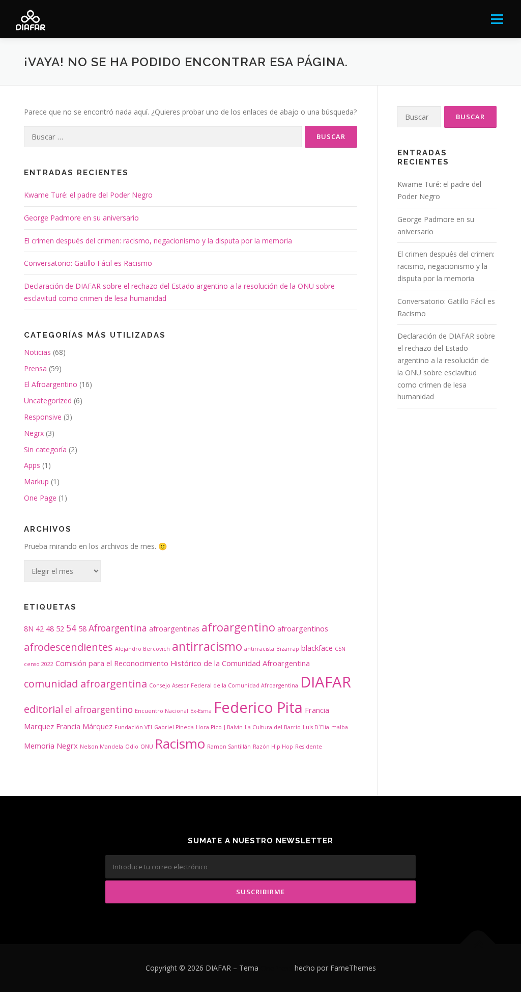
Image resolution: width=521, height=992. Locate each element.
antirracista (259, 648)
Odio (131, 746)
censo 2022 (38, 664)
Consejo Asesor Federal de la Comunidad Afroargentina (223, 685)
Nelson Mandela (101, 746)
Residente (308, 746)
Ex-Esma (201, 710)
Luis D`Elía (316, 727)
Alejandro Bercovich (142, 648)
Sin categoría (45, 449)
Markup (36, 481)
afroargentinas (174, 628)
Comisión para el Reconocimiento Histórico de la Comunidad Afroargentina (182, 663)
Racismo (180, 744)
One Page (40, 498)
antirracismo (207, 646)
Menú (497, 19)
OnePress (276, 968)
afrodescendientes (68, 647)
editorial (43, 709)
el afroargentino (99, 709)
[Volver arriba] (478, 944)
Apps (32, 465)
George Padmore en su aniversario (81, 218)
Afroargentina (118, 628)
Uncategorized (48, 400)
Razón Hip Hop (273, 746)
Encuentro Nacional (161, 710)
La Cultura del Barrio (273, 727)
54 (71, 628)
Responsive (43, 417)
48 (50, 628)
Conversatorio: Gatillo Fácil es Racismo (88, 263)
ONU (146, 746)
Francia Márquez (84, 726)
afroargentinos (302, 628)
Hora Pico (209, 727)
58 (82, 628)
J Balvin (233, 727)
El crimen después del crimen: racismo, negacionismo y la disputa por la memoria (158, 240)
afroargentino (238, 627)
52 (60, 628)
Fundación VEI (133, 727)
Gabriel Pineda (174, 727)
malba (339, 727)
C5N (340, 648)
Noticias (37, 352)
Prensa (35, 368)
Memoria (39, 745)
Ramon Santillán (229, 746)
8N (29, 628)
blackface (317, 648)
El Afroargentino (50, 384)
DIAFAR (325, 682)
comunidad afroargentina (85, 684)
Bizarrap (287, 648)
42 (40, 628)
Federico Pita (258, 707)
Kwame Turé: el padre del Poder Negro (88, 195)
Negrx (34, 433)
